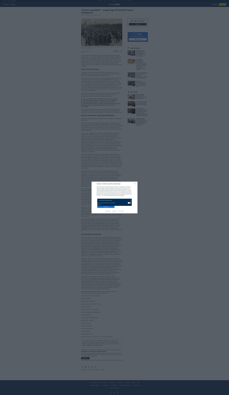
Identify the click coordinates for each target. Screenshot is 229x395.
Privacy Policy (121, 211)
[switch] (129, 203)
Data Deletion (107, 211)
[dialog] (114, 197)
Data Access (114, 211)
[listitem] (114, 200)
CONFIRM (106, 206)
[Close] (135, 184)
